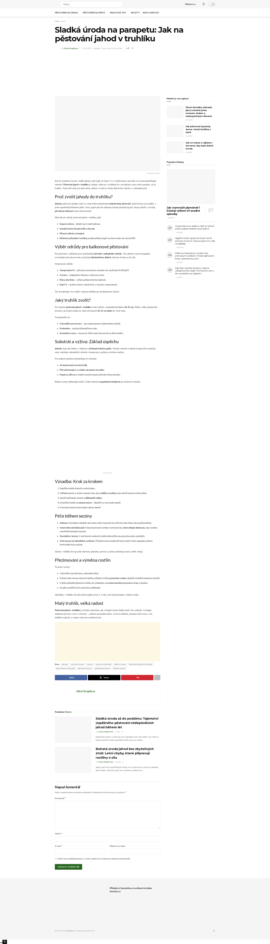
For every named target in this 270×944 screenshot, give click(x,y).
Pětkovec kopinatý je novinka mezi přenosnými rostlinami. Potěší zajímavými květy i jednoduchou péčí (194, 256)
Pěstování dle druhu (66, 12)
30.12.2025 (189, 120)
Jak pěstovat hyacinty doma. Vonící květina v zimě (198, 129)
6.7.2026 (117, 732)
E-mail (59, 846)
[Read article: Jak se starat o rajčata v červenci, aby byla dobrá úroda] (175, 147)
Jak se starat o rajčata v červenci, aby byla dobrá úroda (199, 145)
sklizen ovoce (119, 668)
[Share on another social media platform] (157, 677)
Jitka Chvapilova (71, 48)
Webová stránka (117, 846)
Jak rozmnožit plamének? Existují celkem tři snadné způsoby (183, 211)
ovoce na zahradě (103, 664)
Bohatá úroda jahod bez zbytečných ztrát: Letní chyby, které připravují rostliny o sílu (125, 753)
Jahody (62, 21)
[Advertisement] (135, 72)
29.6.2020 (189, 152)
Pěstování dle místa (94, 12)
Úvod (57, 21)
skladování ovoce (102, 668)
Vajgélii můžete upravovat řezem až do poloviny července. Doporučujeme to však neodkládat (195, 241)
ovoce (90, 664)
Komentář (60, 798)
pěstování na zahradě (65, 668)
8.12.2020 (189, 136)
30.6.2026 (118, 762)
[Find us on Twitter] (203, 4)
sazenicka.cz (70, 931)
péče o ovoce (120, 664)
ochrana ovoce (77, 664)
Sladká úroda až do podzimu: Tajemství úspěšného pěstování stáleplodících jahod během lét (127, 723)
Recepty (135, 12)
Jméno (59, 833)
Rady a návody (151, 12)
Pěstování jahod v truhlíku (140, 664)
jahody (65, 664)
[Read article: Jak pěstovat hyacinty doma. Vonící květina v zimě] (175, 131)
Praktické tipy (118, 12)
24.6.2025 (87, 48)
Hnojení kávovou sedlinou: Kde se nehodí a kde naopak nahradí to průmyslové (194, 227)
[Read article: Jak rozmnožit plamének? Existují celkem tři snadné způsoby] (191, 186)
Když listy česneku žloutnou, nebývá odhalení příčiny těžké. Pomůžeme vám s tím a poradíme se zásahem (194, 271)
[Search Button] (121, 4)
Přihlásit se (190, 4)
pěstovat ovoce (85, 668)
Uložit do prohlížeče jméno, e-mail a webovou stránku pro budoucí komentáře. (94, 858)
